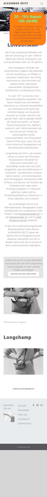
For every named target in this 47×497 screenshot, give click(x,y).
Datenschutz (23, 423)
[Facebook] (34, 405)
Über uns (22, 414)
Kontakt (22, 405)
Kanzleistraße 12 (18, 217)
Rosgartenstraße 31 (29, 214)
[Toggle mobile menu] (42, 3)
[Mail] (41, 405)
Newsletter (23, 410)
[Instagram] (38, 405)
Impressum (23, 419)
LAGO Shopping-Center (25, 219)
